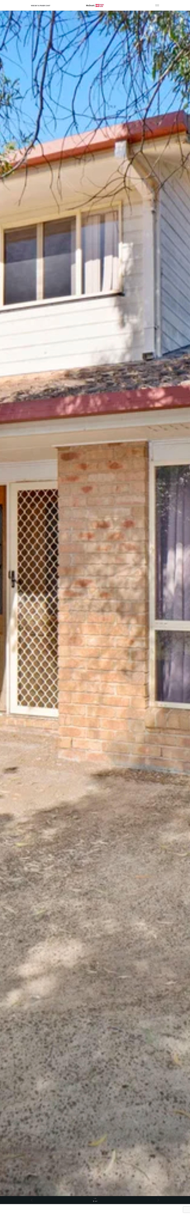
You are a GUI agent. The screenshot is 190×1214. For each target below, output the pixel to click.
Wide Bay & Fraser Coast (40, 6)
